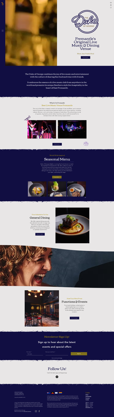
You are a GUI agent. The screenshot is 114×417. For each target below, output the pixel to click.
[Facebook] (111, 5)
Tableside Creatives (27, 411)
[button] (3, 30)
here (61, 358)
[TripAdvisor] (111, 3)
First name (29, 351)
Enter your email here (50, 351)
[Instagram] (111, 7)
